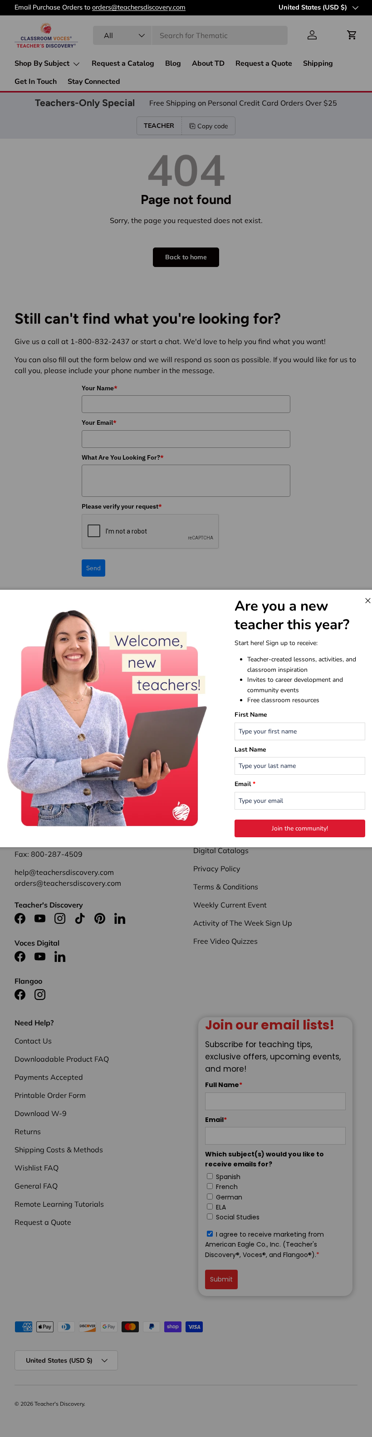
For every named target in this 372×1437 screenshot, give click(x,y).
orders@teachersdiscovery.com (139, 7)
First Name (251, 714)
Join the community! (300, 828)
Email (245, 784)
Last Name (250, 749)
